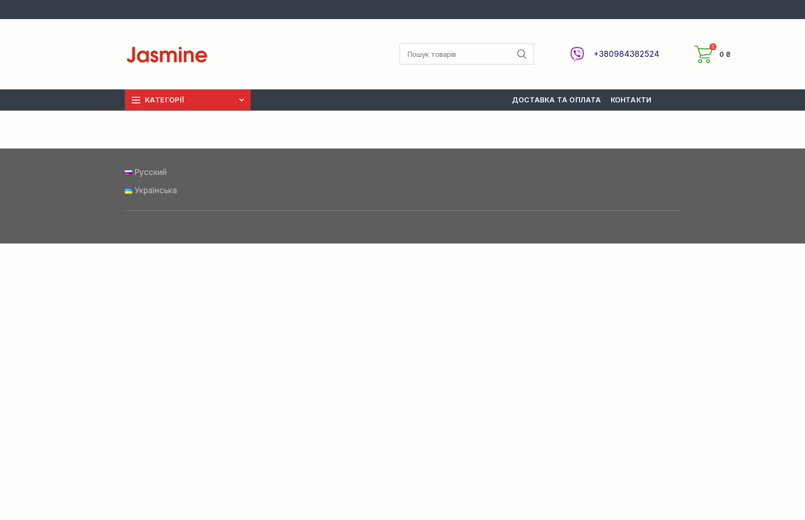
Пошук (521, 54)
